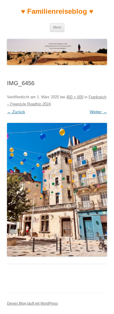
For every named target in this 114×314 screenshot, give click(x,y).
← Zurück (16, 111)
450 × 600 (74, 97)
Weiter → (98, 111)
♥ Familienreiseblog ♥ (57, 11)
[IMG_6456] (57, 189)
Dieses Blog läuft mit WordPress (32, 303)
